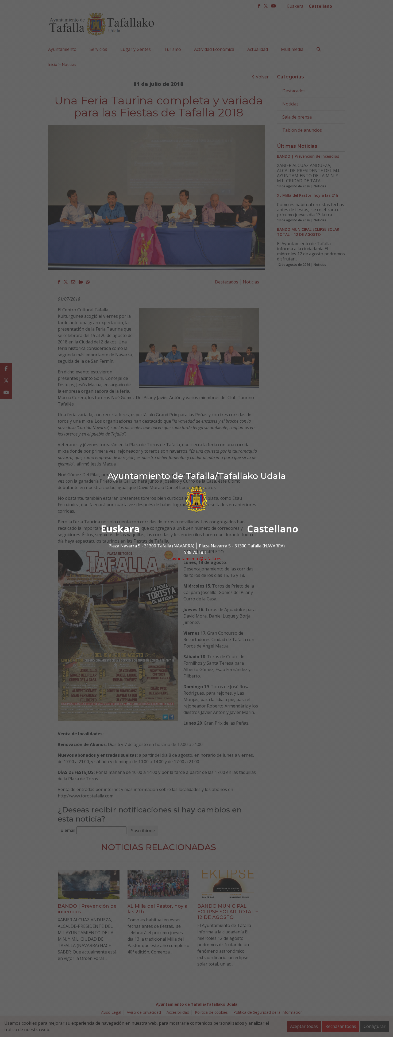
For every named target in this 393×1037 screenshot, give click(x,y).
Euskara (120, 528)
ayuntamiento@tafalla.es (196, 559)
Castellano (272, 528)
